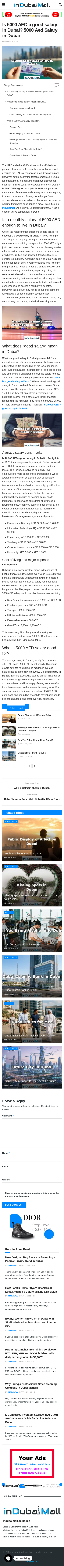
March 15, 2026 (25, 756)
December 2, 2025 (10, 42)
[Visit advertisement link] (32, 17)
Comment (8, 1115)
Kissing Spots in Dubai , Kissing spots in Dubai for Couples (33, 141)
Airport (9, 912)
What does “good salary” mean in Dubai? (26, 101)
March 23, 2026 (25, 744)
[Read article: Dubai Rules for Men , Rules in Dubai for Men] (32, 1021)
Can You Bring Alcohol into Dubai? (26, 149)
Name (6, 1153)
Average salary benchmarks (23, 108)
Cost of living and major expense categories (30, 114)
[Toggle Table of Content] (55, 85)
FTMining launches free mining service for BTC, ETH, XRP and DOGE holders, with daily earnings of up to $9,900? (31, 1353)
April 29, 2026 (26, 1392)
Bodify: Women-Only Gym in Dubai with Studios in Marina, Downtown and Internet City (31, 1322)
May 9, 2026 (25, 1330)
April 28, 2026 (26, 1426)
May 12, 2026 (26, 1296)
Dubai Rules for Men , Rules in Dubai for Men (30, 1035)
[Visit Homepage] (32, 4)
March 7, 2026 (11, 1085)
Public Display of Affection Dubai (25, 133)
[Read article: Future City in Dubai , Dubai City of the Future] (32, 1067)
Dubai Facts (11, 821)
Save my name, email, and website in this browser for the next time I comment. (32, 1194)
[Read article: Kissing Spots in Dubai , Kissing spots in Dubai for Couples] (9, 731)
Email (6, 1166)
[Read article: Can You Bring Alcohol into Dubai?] (9, 743)
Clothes (9, 1003)
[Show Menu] (3, 4)
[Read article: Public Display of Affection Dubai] (9, 718)
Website (6, 1180)
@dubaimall (13, 1265)
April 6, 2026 (24, 718)
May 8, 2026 (25, 1361)
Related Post (16, 127)
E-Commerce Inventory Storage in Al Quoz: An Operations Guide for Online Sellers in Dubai (31, 1418)
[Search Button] (60, 4)
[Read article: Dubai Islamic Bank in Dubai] (9, 756)
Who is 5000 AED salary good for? (23, 121)
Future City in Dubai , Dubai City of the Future (30, 1081)
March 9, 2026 (11, 1039)
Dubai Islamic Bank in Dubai (23, 155)
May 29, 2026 (26, 1265)
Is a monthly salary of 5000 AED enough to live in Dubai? (30, 93)
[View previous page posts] (29, 766)
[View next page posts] (34, 766)
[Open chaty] (8, 1558)
